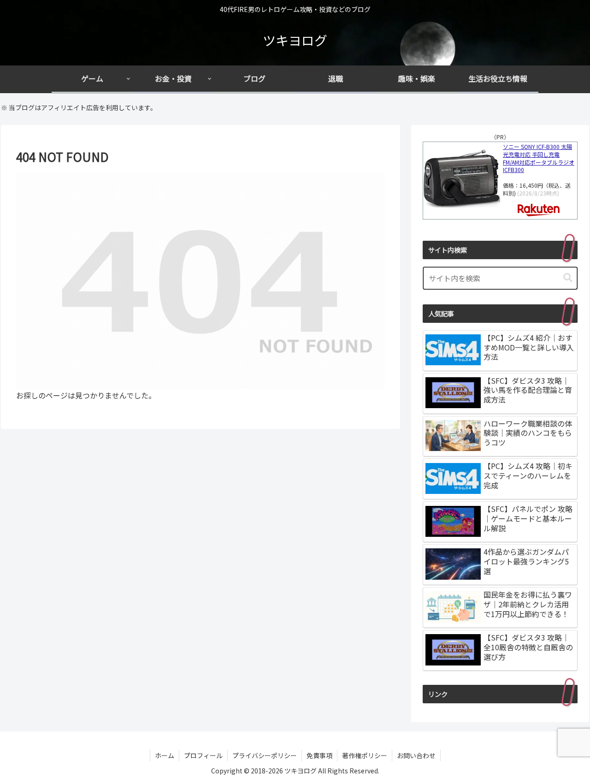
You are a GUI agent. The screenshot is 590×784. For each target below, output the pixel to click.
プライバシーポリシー (264, 755)
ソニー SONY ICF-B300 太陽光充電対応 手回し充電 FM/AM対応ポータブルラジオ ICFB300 (538, 158)
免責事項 (319, 755)
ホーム (164, 755)
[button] (568, 278)
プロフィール (203, 755)
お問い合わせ (416, 755)
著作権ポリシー (364, 755)
